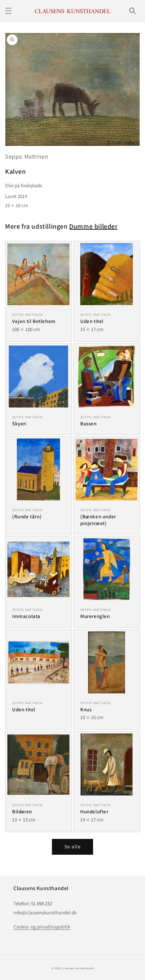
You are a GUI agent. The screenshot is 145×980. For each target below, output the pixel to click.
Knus (85, 709)
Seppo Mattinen (26, 156)
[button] (8, 10)
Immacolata (26, 616)
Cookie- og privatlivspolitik (41, 926)
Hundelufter (94, 811)
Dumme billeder (93, 226)
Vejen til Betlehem (34, 321)
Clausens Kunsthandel (78, 968)
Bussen (88, 423)
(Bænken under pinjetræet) (98, 519)
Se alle (72, 846)
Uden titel (92, 321)
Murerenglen (95, 616)
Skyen (19, 423)
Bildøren (22, 811)
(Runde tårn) (26, 516)
